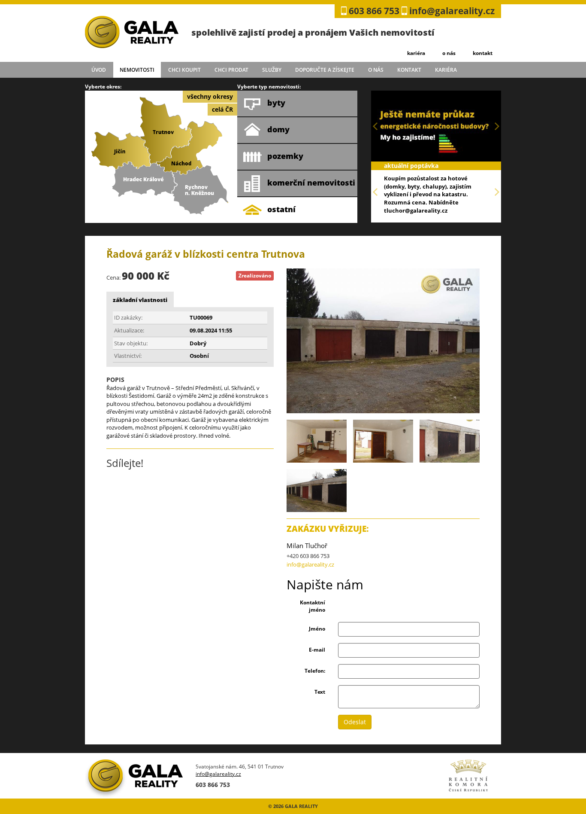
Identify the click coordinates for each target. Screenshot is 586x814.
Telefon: (315, 670)
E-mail (317, 649)
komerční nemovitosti (311, 182)
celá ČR (222, 109)
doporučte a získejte (324, 69)
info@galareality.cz (452, 11)
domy (278, 129)
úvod (98, 69)
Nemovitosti (137, 69)
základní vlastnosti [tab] (140, 300)
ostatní (281, 209)
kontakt (482, 53)
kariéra (416, 53)
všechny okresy (210, 96)
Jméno (317, 628)
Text (319, 691)
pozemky (285, 156)
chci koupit (184, 69)
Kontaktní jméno (312, 606)
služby (271, 69)
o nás (449, 53)
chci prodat (231, 69)
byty (276, 103)
